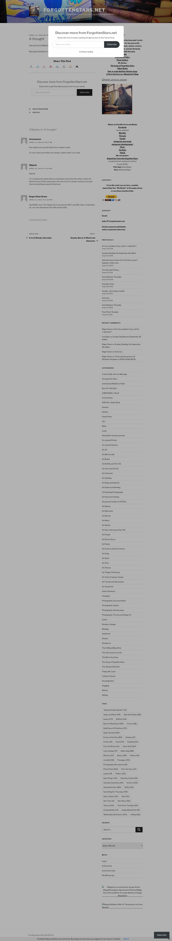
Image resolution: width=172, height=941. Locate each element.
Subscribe (112, 44)
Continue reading (86, 52)
